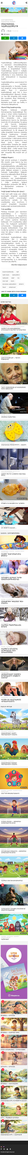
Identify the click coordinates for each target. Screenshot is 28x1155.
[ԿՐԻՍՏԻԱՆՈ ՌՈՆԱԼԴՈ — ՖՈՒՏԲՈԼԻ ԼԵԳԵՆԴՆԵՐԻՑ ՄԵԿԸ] (14, 837)
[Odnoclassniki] (10, 1149)
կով (18, 278)
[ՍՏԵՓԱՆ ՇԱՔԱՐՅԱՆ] (14, 403)
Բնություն (3, 790)
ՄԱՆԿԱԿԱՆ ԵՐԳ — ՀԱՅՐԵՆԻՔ (11, 1135)
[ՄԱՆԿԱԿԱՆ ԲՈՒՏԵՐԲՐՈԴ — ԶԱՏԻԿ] (14, 431)
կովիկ (12, 281)
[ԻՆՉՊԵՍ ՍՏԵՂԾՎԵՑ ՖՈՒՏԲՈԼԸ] (14, 867)
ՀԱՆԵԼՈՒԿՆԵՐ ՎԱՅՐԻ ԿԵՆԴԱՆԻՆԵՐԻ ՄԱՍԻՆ (9, 734)
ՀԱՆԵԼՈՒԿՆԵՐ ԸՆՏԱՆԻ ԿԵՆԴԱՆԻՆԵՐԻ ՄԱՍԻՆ (9, 763)
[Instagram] (4, 1149)
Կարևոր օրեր (16, 471)
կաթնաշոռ (5, 278)
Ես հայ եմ (3, 906)
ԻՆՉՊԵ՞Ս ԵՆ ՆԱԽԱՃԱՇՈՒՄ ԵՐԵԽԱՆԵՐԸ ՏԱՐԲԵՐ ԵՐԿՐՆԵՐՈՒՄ (13, 329)
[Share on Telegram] (14, 38)
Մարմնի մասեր (4, 552)
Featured (3, 599)
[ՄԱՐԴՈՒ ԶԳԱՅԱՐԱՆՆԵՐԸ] (14, 778)
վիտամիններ (12, 287)
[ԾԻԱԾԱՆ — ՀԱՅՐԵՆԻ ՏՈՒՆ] (14, 1024)
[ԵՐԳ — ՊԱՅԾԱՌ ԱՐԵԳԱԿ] (14, 1109)
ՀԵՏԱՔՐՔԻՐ (11, 551)
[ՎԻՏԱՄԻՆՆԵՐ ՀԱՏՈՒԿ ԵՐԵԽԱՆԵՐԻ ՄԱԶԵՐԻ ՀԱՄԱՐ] (14, 664)
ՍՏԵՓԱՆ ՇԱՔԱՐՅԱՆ (8, 417)
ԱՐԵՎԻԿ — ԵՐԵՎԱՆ (8, 1066)
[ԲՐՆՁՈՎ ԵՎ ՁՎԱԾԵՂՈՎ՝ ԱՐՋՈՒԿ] (14, 489)
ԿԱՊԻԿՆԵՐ (5, 939)
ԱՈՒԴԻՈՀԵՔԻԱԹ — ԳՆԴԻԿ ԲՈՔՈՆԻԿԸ (10, 358)
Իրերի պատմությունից (6, 471)
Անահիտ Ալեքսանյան (8, 272)
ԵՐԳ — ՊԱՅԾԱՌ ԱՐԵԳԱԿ (10, 1118)
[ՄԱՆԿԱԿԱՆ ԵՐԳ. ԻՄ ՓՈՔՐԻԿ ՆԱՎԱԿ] (14, 1092)
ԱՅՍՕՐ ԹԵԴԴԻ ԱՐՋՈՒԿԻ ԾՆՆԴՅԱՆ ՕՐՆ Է (13, 474)
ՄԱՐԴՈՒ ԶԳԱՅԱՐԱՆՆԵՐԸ (10, 793)
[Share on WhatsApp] (5, 38)
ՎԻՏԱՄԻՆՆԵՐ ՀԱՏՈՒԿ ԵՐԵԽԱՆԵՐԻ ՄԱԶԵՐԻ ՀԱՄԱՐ (11, 676)
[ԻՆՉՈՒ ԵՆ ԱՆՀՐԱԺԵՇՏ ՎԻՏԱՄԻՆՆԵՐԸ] (14, 689)
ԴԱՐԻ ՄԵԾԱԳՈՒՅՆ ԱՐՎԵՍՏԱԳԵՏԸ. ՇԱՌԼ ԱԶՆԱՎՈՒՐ (13, 388)
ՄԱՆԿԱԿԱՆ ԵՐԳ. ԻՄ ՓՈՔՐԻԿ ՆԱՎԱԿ (14, 1101)
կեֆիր (13, 278)
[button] (2, 2)
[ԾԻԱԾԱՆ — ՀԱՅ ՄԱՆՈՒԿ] (14, 1075)
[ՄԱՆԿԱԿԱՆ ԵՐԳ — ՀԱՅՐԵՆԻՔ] (14, 1126)
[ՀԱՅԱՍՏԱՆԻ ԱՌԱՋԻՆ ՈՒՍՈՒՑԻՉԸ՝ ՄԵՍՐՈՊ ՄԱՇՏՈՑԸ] (14, 894)
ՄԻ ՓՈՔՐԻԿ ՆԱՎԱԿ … (9, 528)
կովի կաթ (5, 281)
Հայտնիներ (3, 385)
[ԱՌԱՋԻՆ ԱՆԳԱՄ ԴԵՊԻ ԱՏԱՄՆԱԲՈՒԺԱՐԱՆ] (14, 567)
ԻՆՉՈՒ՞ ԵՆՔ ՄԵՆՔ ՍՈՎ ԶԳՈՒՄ (11, 555)
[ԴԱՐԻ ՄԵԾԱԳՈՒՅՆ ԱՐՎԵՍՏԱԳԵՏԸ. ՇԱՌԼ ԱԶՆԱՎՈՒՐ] (14, 373)
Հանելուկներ (11, 731)
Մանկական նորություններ (7, 472)
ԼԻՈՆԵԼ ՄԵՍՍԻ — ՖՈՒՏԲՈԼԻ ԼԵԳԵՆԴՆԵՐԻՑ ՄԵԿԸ (11, 822)
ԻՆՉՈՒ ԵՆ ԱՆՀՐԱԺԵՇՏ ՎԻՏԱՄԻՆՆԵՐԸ (11, 700)
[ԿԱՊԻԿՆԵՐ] (14, 924)
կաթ (17, 272)
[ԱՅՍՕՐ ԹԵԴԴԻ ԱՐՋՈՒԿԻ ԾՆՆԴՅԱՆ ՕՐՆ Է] (14, 459)
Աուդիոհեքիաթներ (5, 356)
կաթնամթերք (16, 275)
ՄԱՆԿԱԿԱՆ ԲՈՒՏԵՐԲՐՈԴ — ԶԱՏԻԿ (13, 445)
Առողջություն (7, 20)
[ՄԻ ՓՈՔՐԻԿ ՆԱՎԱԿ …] (14, 516)
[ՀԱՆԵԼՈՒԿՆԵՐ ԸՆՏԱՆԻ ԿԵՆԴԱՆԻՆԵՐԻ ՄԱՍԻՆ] (14, 749)
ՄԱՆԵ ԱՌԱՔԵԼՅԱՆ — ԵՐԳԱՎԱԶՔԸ (13, 1049)
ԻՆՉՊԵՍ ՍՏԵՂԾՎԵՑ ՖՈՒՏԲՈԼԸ (12, 880)
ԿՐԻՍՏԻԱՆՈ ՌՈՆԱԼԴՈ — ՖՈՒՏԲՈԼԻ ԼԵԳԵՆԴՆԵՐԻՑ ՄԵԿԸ (13, 852)
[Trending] (2, 885)
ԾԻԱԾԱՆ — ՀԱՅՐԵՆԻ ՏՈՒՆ (10, 1032)
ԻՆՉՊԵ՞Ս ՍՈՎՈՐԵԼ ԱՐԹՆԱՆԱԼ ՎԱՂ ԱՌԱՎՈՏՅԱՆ (9, 650)
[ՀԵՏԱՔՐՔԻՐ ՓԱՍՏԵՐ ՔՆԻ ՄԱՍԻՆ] (14, 591)
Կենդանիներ (4, 731)
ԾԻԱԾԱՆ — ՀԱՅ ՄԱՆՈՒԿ (9, 1084)
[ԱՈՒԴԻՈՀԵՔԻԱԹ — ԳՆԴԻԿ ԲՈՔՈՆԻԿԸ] (14, 344)
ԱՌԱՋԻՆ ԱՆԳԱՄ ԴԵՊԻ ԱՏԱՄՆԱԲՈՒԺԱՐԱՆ (11, 578)
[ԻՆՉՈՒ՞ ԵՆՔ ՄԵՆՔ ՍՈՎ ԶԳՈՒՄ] (14, 542)
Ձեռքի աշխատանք (5, 526)
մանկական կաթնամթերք (9, 284)
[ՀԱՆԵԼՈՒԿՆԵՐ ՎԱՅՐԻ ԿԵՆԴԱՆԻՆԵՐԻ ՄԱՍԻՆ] (14, 719)
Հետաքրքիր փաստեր (5, 326)
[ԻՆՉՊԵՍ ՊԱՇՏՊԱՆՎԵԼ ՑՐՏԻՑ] (14, 614)
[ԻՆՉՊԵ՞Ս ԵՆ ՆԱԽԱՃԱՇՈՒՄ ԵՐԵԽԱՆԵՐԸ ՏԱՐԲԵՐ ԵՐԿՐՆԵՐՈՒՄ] (14, 314)
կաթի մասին (5, 275)
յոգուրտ (21, 284)
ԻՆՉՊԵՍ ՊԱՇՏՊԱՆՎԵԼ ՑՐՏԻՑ (11, 626)
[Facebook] (1, 1149)
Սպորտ (8, 819)
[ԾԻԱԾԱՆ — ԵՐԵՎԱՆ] (14, 1007)
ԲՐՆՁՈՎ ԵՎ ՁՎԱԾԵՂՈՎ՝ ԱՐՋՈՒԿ (12, 503)
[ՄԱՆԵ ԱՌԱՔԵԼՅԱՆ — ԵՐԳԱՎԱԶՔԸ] (14, 1041)
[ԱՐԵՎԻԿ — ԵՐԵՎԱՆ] (14, 1058)
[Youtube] (7, 1149)
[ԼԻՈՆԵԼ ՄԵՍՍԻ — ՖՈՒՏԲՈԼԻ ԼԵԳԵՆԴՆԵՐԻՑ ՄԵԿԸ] (14, 807)
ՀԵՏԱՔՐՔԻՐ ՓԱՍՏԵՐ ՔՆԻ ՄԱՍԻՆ (12, 602)
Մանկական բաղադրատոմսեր (18, 326)
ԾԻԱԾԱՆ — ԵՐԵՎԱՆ (8, 1015)
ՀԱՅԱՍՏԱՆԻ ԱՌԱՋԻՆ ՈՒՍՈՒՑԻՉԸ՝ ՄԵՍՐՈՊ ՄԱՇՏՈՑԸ (13, 909)
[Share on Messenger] (22, 38)
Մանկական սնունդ (8, 21)
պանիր (4, 287)
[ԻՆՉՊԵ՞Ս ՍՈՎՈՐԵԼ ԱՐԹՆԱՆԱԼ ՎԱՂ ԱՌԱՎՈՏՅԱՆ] (14, 638)
